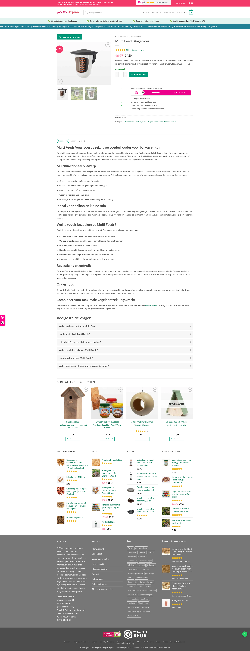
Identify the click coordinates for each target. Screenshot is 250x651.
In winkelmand (138, 74)
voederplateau (151, 305)
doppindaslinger (141, 548)
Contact (95, 574)
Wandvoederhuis (170, 122)
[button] (180, 3)
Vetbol (148, 586)
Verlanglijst (97, 553)
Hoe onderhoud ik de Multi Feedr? (76, 358)
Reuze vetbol (132, 582)
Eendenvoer (132, 552)
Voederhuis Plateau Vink (177, 425)
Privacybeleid (98, 564)
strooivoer (131, 586)
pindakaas (145, 569)
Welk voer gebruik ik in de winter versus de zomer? (84, 366)
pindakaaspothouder (135, 574)
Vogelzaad (78, 642)
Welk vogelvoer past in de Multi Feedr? (78, 326)
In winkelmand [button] (72, 439)
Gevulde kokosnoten (177, 642)
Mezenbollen (132, 561)
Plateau (130, 578)
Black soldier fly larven (145, 642)
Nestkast (141, 565)
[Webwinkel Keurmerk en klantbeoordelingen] (135, 634)
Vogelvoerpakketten (107, 422)
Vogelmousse (143, 603)
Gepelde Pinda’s (162, 642)
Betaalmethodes (99, 584)
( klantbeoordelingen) (135, 50)
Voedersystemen (122, 37)
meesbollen (142, 557)
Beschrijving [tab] (63, 141)
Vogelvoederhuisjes (155, 122)
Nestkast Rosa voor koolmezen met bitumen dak (73, 426)
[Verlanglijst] (107, 44)
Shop (145, 12)
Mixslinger (132, 565)
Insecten (151, 552)
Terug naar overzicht (69, 37)
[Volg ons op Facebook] (189, 3)
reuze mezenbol (142, 578)
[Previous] (61, 63)
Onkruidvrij (151, 565)
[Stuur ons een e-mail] (192, 3)
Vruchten (146, 612)
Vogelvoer (145, 607)
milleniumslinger (146, 561)
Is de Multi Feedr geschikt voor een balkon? (80, 342)
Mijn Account (98, 548)
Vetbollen (86, 642)
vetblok (140, 586)
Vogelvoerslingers (134, 612)
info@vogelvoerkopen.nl (74, 610)
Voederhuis (132, 595)
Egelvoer (142, 552)
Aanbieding (156, 12)
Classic (130, 548)
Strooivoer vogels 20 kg (125, 644)
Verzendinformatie (100, 559)
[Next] (107, 63)
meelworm (132, 557)
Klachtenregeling (99, 569)
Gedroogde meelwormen (126, 642)
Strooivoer (68, 642)
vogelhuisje (132, 603)
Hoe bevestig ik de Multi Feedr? (74, 334)
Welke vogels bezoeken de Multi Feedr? (78, 350)
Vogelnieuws (169, 12)
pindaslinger (149, 574)
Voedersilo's (136, 37)
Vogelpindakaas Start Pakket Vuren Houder (107, 426)
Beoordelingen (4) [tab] (78, 141)
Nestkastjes (72, 422)
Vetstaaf (152, 590)
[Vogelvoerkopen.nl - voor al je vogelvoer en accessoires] (68, 12)
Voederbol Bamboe (142, 425)
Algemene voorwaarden (102, 589)
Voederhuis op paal (145, 595)
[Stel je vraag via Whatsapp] (244, 634)
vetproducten (142, 590)
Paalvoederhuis (133, 569)
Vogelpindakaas (133, 607)
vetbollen (131, 590)
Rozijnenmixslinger (147, 582)
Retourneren (97, 579)
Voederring (145, 599)
